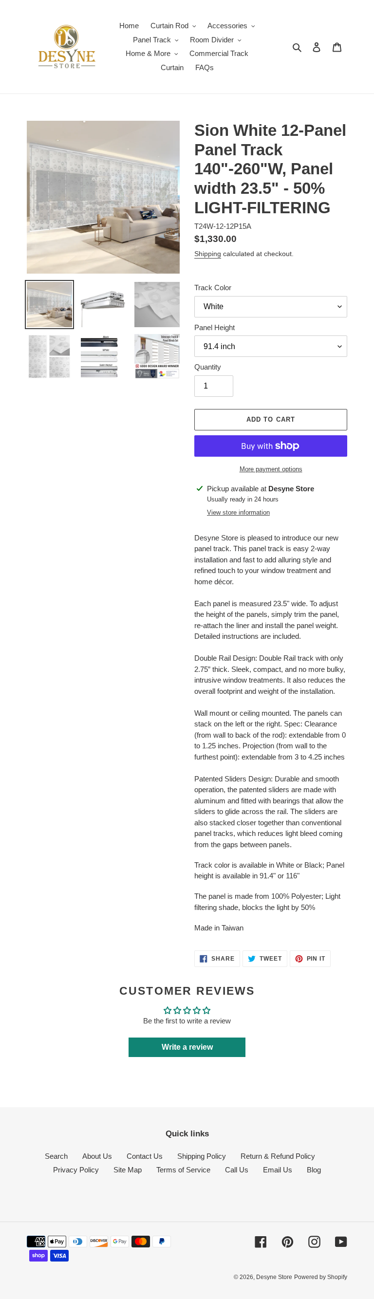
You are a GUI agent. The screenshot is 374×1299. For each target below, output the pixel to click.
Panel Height (214, 327)
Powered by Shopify (320, 1277)
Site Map (127, 1170)
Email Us (277, 1170)
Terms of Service (183, 1170)
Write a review (187, 1047)
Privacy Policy (76, 1170)
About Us (97, 1156)
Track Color (212, 287)
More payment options (271, 469)
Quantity (207, 367)
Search (56, 1156)
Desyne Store (274, 1277)
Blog (314, 1170)
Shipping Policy (201, 1156)
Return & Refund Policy (278, 1156)
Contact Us (145, 1156)
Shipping (207, 254)
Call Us (236, 1170)
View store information (238, 512)
